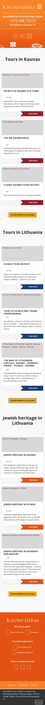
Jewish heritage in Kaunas (20, 455)
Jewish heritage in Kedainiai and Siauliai (21, 552)
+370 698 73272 (22, 20)
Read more (33, 114)
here (4, 699)
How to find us (16, 632)
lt (15, 36)
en (29, 36)
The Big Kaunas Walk (16, 138)
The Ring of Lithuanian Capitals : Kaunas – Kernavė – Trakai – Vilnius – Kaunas (21, 363)
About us (11, 685)
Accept (38, 702)
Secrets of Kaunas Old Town (21, 91)
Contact (34, 685)
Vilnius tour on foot (17, 264)
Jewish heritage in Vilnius (19, 504)
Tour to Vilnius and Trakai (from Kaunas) (20, 312)
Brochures (23, 685)
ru (22, 36)
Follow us (34, 632)
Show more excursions (22, 215)
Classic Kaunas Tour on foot (21, 185)
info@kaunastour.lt (22, 25)
